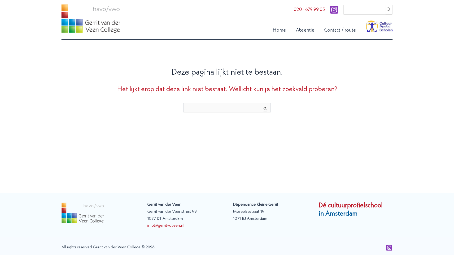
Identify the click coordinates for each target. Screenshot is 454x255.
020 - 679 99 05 (309, 9)
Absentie (305, 30)
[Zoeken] (388, 9)
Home (279, 30)
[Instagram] (334, 9)
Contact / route (340, 30)
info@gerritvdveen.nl (165, 225)
